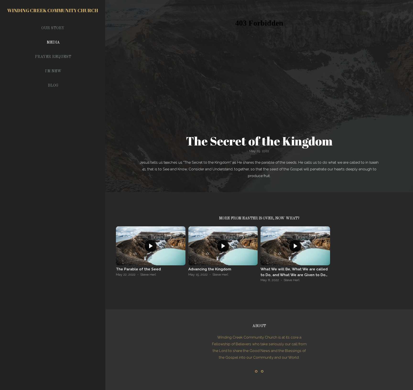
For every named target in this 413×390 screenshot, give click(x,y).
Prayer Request (53, 57)
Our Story (52, 28)
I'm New (53, 71)
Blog (53, 86)
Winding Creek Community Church (52, 10)
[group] (150, 252)
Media (53, 43)
